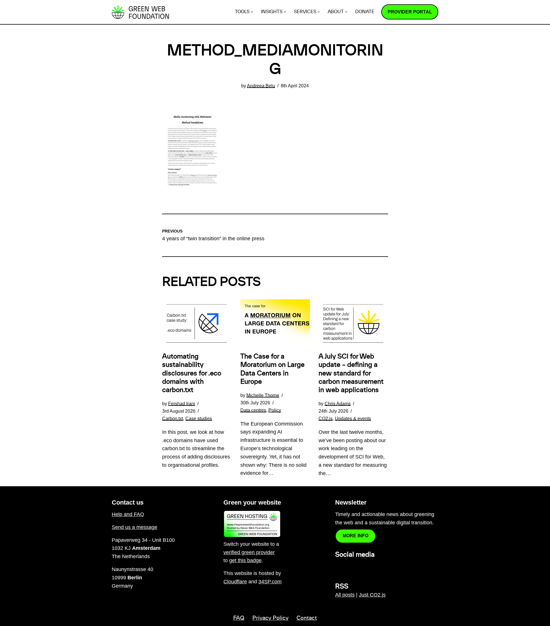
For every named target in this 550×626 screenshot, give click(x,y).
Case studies (198, 418)
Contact (306, 618)
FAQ (238, 618)
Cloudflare (235, 581)
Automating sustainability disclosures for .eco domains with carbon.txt (191, 373)
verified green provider (249, 552)
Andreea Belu (261, 85)
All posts (345, 595)
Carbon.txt (172, 418)
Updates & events (353, 418)
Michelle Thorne (262, 395)
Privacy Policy (270, 618)
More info (355, 535)
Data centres (253, 410)
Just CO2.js (372, 595)
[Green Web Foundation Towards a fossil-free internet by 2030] (140, 12)
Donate (364, 12)
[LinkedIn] (338, 567)
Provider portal (410, 11)
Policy (274, 410)
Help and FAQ (128, 514)
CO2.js (326, 418)
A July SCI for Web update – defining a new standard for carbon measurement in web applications (351, 373)
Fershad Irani (181, 403)
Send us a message (134, 527)
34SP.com (270, 581)
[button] (252, 12)
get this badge (245, 560)
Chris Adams (338, 403)
